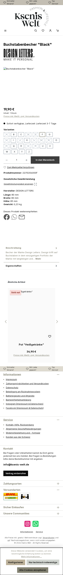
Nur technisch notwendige (43, 562)
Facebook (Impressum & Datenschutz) (25, 408)
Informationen (12, 374)
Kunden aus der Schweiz (18, 437)
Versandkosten (49, 538)
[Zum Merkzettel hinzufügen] (49, 337)
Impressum (11, 379)
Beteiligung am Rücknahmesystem (23, 391)
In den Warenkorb (45, 160)
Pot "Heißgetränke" (31, 344)
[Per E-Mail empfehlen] (22, 217)
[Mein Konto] (50, 31)
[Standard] (10, 496)
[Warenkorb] (57, 31)
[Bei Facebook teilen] (6, 217)
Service (8, 419)
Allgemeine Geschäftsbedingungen (23, 429)
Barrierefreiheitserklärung (18, 400)
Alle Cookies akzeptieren (32, 570)
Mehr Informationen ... (31, 556)
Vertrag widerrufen (16, 473)
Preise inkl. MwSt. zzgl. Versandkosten (21, 116)
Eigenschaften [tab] (14, 266)
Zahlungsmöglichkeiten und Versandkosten (27, 383)
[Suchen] (35, 31)
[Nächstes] (56, 321)
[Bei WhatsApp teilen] (14, 217)
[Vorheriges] (6, 321)
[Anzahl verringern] (7, 160)
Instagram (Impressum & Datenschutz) (24, 404)
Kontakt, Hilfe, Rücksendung (20, 425)
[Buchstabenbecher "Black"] (31, 86)
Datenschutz (12, 387)
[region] (31, 86)
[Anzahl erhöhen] (26, 160)
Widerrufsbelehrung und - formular (23, 433)
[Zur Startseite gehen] (31, 16)
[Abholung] (25, 496)
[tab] (31, 253)
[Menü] (5, 31)
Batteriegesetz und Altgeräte (20, 396)
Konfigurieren (15, 562)
